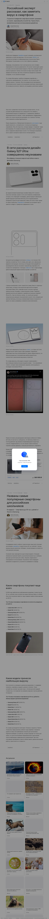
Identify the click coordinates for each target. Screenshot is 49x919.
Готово (24, 466)
